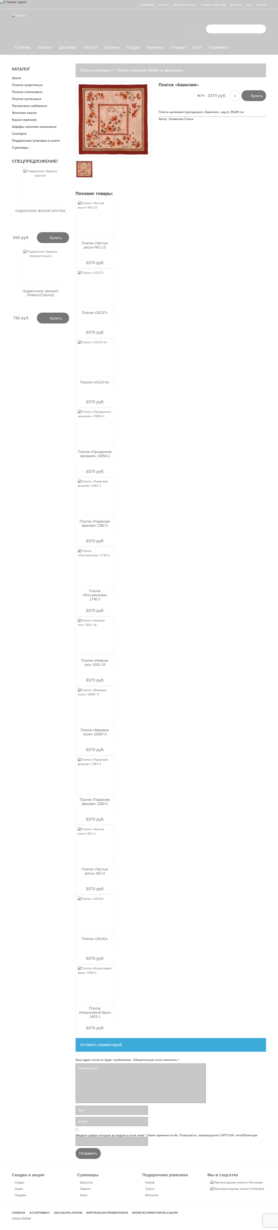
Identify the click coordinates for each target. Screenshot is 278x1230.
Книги (83, 1195)
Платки (26, 1218)
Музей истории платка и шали (155, 1212)
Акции (19, 1188)
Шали (16, 78)
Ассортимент (39, 1212)
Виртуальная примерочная (107, 1212)
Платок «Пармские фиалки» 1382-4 (95, 802)
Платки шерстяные (27, 85)
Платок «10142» (95, 939)
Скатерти (19, 133)
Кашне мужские (24, 120)
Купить (254, 95)
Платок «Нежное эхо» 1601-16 (94, 663)
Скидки (133, 47)
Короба (149, 1182)
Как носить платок (68, 1212)
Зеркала (85, 1188)
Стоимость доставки (213, 4)
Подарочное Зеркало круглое (40, 211)
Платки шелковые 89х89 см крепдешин (150, 70)
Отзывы (261, 4)
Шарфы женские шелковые (34, 126)
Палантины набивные (29, 106)
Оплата (90, 47)
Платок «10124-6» (94, 382)
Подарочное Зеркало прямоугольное (40, 293)
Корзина (111, 47)
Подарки (20, 1195)
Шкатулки (86, 1182)
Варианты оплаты (184, 4)
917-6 (200, 95)
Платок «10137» (95, 313)
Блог (249, 4)
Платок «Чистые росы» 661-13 (95, 245)
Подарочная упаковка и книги (36, 140)
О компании (147, 4)
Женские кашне (24, 113)
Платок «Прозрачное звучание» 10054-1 (95, 454)
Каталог (164, 4)
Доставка (67, 47)
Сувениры (20, 147)
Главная (22, 47)
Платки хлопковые (27, 92)
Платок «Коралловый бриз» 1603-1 (95, 1012)
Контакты (236, 4)
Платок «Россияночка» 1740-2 (95, 595)
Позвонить (218, 47)
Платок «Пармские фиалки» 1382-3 (95, 523)
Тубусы (150, 1188)
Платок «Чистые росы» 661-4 (95, 871)
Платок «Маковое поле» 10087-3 (95, 732)
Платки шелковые (95, 70)
